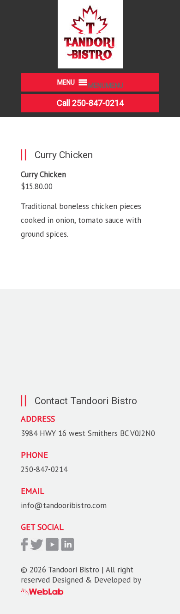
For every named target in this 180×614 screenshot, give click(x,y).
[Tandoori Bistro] (90, 66)
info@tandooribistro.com (64, 505)
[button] (105, 85)
